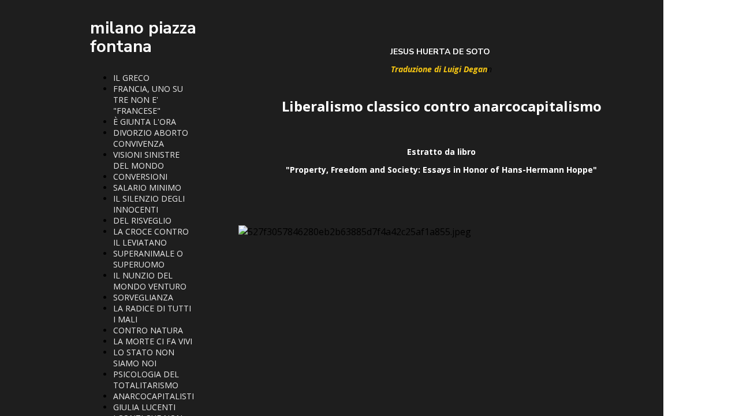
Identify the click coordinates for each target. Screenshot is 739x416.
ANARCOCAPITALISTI (153, 396)
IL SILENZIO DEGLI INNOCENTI (149, 204)
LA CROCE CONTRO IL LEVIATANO (151, 237)
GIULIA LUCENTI (144, 407)
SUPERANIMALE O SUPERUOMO (148, 259)
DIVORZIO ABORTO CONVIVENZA (150, 138)
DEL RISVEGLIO (142, 220)
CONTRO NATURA (148, 330)
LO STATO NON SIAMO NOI (143, 358)
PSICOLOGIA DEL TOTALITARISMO (146, 380)
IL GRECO (131, 77)
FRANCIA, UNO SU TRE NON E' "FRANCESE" (148, 99)
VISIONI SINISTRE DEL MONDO (146, 160)
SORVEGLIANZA (143, 297)
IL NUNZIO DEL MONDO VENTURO (149, 281)
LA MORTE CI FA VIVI (152, 341)
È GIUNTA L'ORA (144, 121)
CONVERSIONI (140, 176)
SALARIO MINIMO (147, 187)
